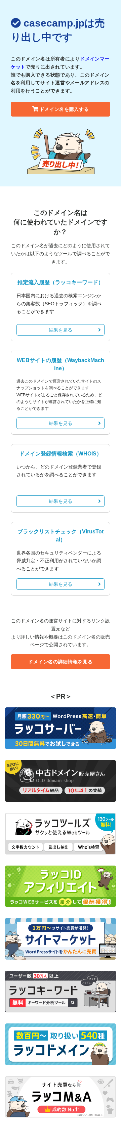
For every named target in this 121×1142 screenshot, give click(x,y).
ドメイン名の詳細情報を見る (60, 661)
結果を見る (60, 330)
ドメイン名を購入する (64, 109)
